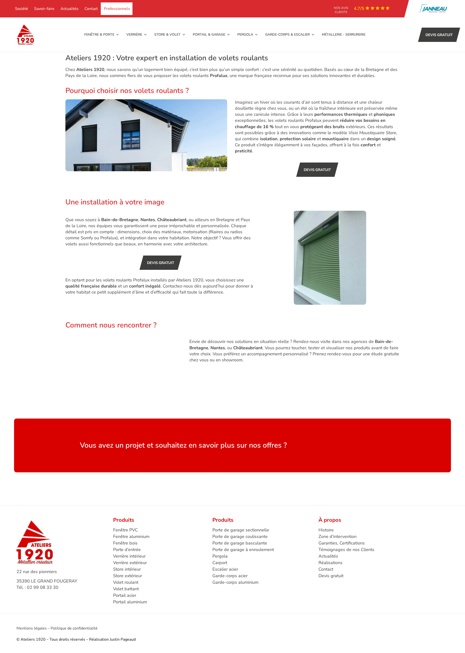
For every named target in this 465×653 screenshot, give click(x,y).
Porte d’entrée (127, 549)
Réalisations (330, 562)
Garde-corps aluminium (235, 582)
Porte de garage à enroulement (243, 549)
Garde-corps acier (230, 575)
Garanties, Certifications (341, 543)
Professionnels (117, 8)
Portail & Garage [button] (209, 34)
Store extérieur (127, 575)
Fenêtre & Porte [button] (99, 34)
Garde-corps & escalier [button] (287, 34)
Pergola (220, 556)
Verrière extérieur (130, 562)
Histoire (326, 530)
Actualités (69, 8)
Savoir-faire (44, 8)
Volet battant (126, 588)
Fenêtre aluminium (131, 536)
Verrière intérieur (129, 556)
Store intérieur (127, 569)
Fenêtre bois (125, 543)
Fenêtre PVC (125, 530)
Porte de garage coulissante (240, 536)
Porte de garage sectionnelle (240, 530)
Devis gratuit (330, 575)
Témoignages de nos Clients (346, 549)
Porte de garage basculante (239, 543)
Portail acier (124, 595)
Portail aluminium (130, 601)
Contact (91, 8)
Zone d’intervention (337, 536)
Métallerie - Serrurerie (343, 34)
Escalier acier (225, 569)
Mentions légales (31, 628)
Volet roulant (125, 582)
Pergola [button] (245, 34)
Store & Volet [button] (167, 34)
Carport (219, 562)
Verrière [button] (134, 34)
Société (21, 8)
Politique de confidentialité (74, 628)
